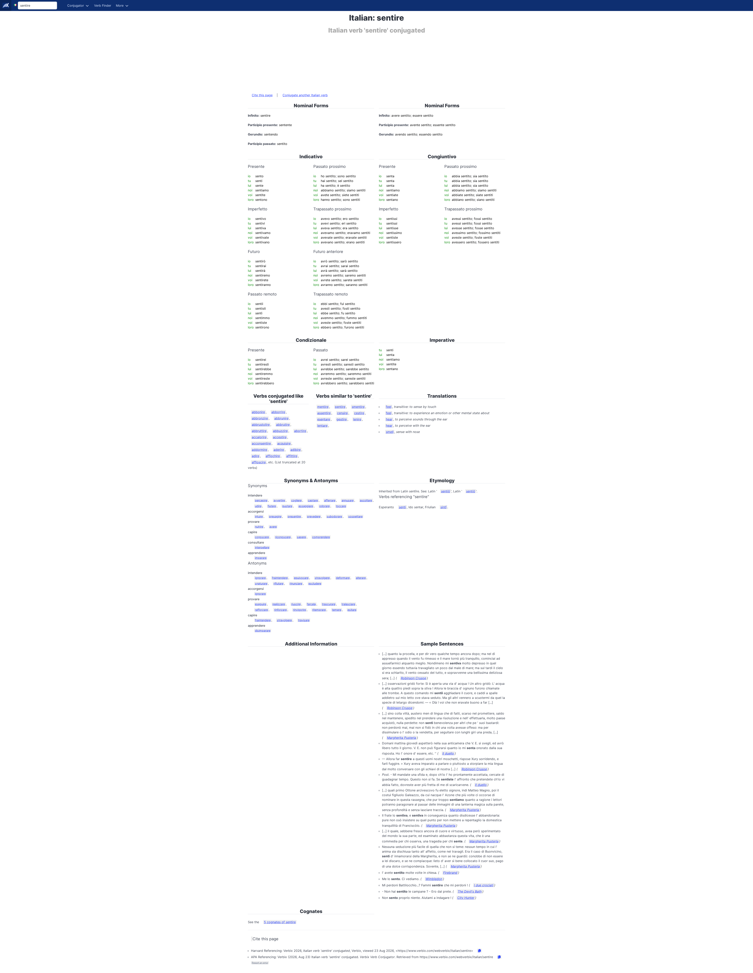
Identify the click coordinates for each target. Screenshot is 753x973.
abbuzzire (280, 431)
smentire (358, 407)
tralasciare (348, 604)
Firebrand (450, 873)
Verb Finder (102, 5)
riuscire (296, 604)
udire (258, 506)
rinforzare (280, 609)
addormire (259, 450)
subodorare (334, 516)
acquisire (284, 443)
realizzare (278, 604)
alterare (361, 577)
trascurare (328, 604)
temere (336, 609)
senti (402, 507)
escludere (314, 583)
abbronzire (260, 418)
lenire (357, 419)
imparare (260, 557)
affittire (291, 456)
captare (313, 500)
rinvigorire (299, 609)
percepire (261, 500)
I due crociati (483, 885)
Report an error (260, 962)
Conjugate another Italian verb (305, 95)
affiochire (273, 456)
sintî (443, 507)
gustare (287, 506)
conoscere (262, 537)
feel (388, 407)
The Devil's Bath (470, 891)
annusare (348, 500)
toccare (341, 506)
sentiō (445, 491)
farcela (311, 604)
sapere (301, 537)
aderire (279, 450)
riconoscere (283, 537)
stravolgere (322, 577)
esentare (323, 419)
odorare (324, 506)
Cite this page (262, 95)
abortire (300, 431)
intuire (259, 516)
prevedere (313, 516)
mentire (322, 407)
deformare (343, 577)
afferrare (329, 500)
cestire (359, 413)
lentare (322, 425)
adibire (295, 450)
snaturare (261, 583)
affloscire (259, 462)
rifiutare (278, 583)
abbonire (258, 412)
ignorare (260, 577)
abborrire (278, 412)
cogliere (296, 500)
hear (389, 419)
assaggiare (305, 506)
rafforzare (261, 609)
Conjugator (75, 5)
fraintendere (280, 577)
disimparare (262, 630)
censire (342, 413)
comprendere (321, 537)
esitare (351, 609)
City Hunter (465, 898)
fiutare (272, 506)
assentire (324, 413)
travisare (303, 620)
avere (273, 526)
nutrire (259, 526)
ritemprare (319, 609)
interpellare (262, 547)
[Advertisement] (365, 61)
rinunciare (296, 583)
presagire (275, 516)
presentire (294, 516)
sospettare (355, 516)
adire (255, 456)
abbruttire (259, 431)
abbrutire (283, 424)
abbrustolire (261, 424)
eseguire (260, 604)
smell (390, 432)
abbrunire (281, 418)
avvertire (279, 500)
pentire (340, 407)
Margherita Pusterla (401, 738)
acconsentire (261, 443)
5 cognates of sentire (280, 922)
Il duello (448, 753)
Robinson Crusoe (413, 678)
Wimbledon (434, 879)
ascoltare (366, 500)
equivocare (301, 577)
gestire (341, 419)
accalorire (259, 437)
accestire (279, 437)
